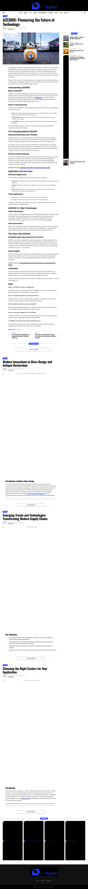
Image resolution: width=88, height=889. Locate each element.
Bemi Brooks (11, 29)
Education (51, 12)
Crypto (56, 12)
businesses (38, 97)
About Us (43, 880)
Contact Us (66, 12)
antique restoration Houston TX (36, 493)
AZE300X (19, 329)
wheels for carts (25, 798)
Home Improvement (43, 12)
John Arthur (11, 370)
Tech (30, 12)
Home (21, 12)
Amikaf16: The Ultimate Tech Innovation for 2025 (35, 167)
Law (61, 12)
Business (25, 12)
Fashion (35, 12)
